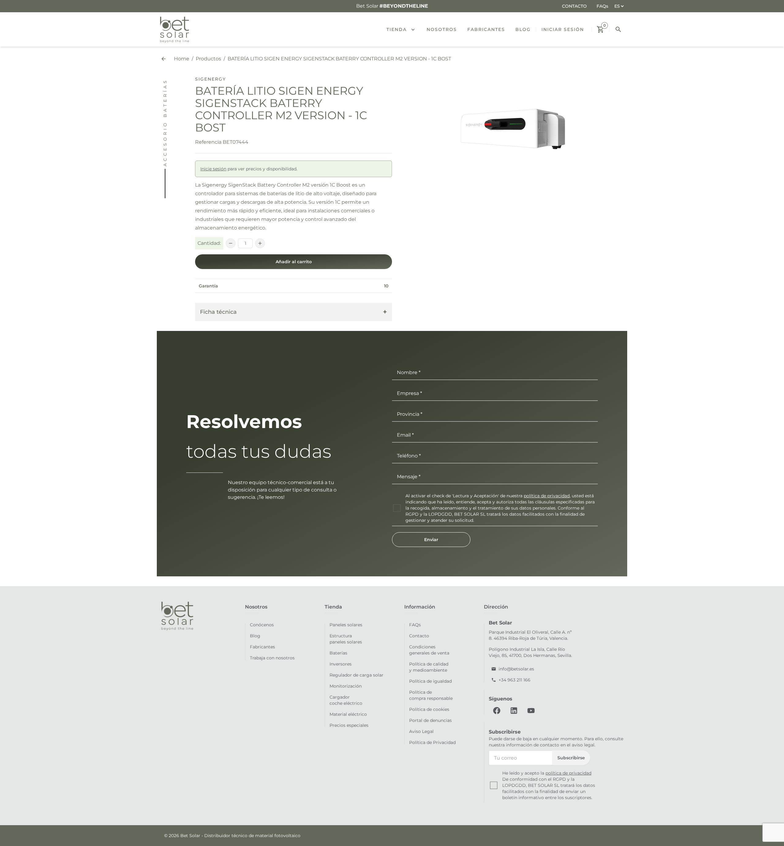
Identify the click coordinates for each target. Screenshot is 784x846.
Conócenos (262, 625)
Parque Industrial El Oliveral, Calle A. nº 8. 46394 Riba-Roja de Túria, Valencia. (530, 635)
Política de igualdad (430, 681)
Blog (255, 636)
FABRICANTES (486, 29)
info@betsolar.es (516, 669)
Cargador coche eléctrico (346, 700)
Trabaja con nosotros (272, 658)
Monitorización (346, 686)
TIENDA (396, 29)
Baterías (338, 653)
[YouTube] (531, 711)
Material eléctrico (348, 714)
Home (181, 59)
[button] (415, 29)
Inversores (341, 664)
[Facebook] (497, 711)
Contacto (419, 636)
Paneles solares (346, 625)
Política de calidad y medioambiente (428, 667)
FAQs (602, 6)
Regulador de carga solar (356, 675)
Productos (208, 59)
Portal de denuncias (430, 720)
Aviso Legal (421, 731)
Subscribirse (571, 758)
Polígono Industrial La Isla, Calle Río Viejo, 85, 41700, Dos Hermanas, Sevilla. (530, 652)
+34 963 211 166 (514, 680)
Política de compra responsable (431, 695)
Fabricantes (262, 647)
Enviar (431, 539)
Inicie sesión (213, 169)
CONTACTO (574, 6)
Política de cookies (429, 709)
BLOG (523, 29)
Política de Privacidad (432, 742)
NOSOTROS (442, 29)
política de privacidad (547, 496)
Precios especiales (349, 725)
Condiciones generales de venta (429, 650)
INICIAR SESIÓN (562, 29)
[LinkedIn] (514, 711)
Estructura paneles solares (346, 639)
